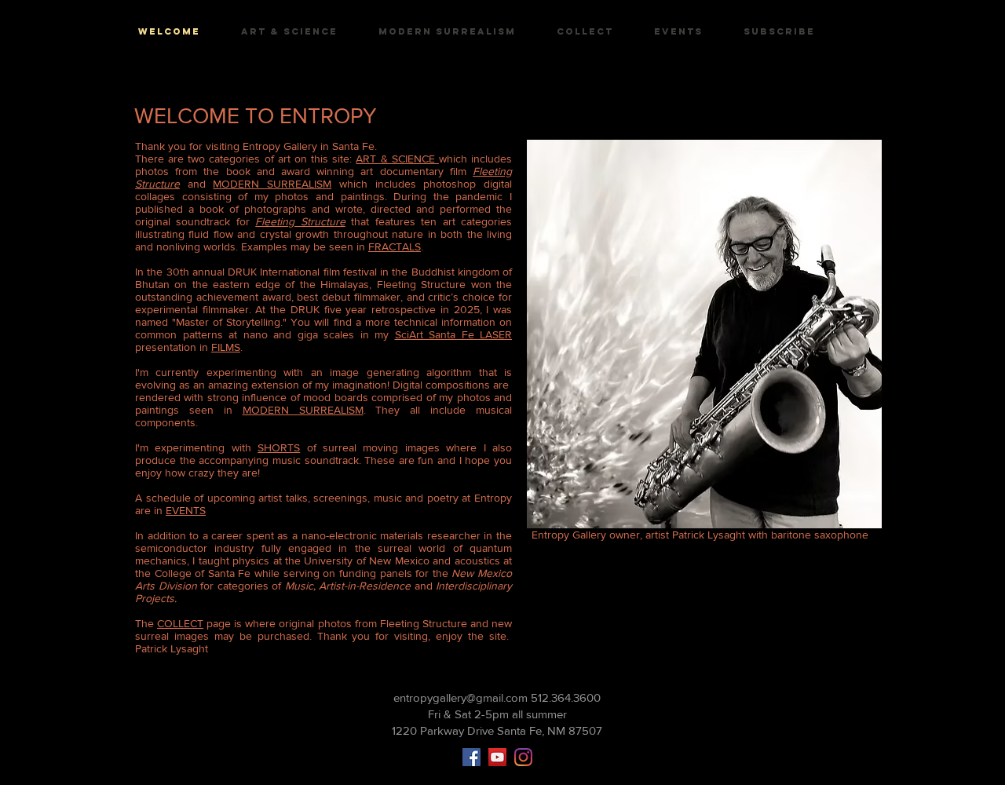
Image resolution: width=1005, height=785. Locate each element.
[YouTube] (497, 757)
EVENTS (186, 510)
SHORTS (279, 447)
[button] (779, 31)
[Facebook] (471, 757)
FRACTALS (394, 246)
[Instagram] (523, 757)
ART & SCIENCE (397, 158)
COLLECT (180, 623)
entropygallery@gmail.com (460, 697)
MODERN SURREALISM (272, 183)
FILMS (225, 347)
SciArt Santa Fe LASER (454, 334)
